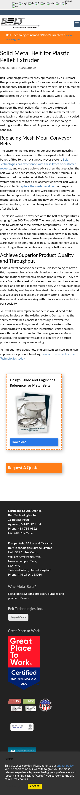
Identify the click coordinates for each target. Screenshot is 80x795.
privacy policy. (65, 765)
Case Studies (27, 67)
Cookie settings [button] (15, 786)
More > (23, 598)
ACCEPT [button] (34, 786)
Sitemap (68, 1)
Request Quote (18, 617)
